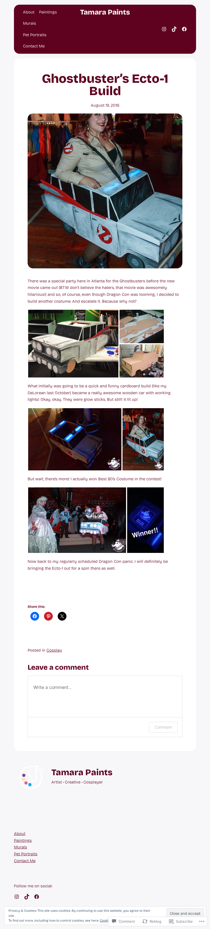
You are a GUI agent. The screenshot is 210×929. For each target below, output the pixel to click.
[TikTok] (174, 29)
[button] (73, 343)
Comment (163, 727)
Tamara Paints (105, 12)
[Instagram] (164, 29)
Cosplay (54, 650)
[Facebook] (184, 29)
